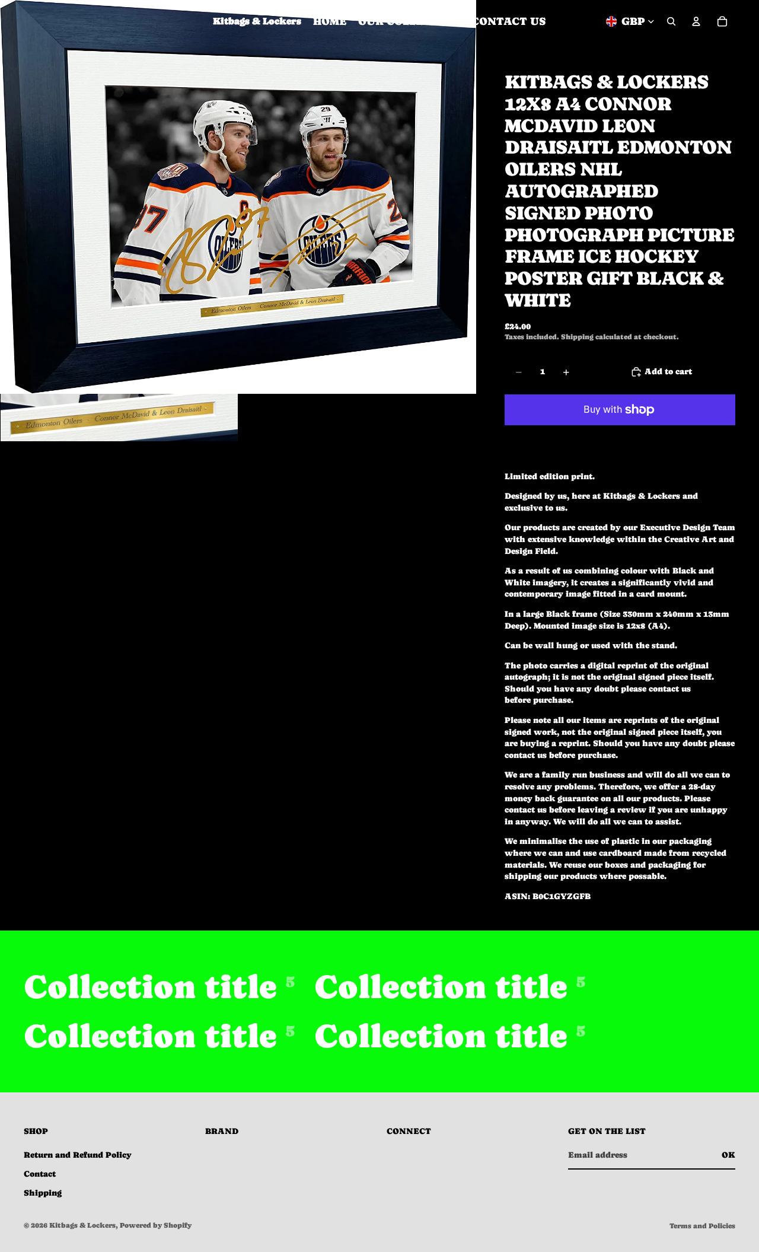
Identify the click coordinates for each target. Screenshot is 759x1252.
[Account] (696, 21)
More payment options (619, 436)
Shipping (43, 1192)
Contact (40, 1173)
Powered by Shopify (156, 1225)
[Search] (671, 21)
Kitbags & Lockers (82, 1225)
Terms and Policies (702, 1226)
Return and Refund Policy (78, 1154)
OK (728, 1154)
